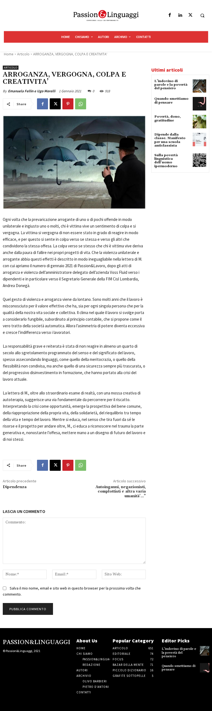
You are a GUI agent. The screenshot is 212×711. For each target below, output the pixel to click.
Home (9, 54)
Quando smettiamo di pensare (171, 100)
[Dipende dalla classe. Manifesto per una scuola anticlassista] (199, 139)
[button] (202, 15)
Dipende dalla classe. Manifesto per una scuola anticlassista (170, 140)
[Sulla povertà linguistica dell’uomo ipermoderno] (199, 160)
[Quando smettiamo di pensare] (199, 103)
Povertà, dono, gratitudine (167, 118)
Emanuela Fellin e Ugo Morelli (31, 91)
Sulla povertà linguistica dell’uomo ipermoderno (166, 160)
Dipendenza (14, 487)
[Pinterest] (67, 103)
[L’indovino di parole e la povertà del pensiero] (199, 86)
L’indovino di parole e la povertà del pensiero (170, 84)
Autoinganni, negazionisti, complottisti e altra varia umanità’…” (121, 492)
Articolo (23, 54)
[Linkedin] (180, 15)
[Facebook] (170, 15)
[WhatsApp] (80, 103)
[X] (190, 15)
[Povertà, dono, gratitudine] (199, 121)
